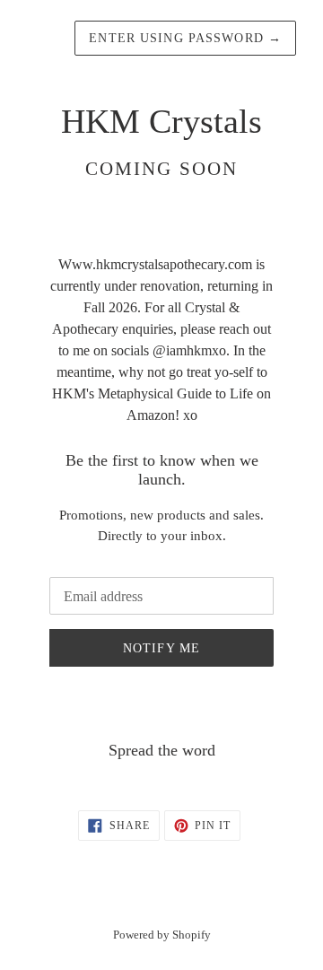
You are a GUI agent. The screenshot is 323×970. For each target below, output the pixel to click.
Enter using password (185, 38)
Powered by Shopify (162, 935)
